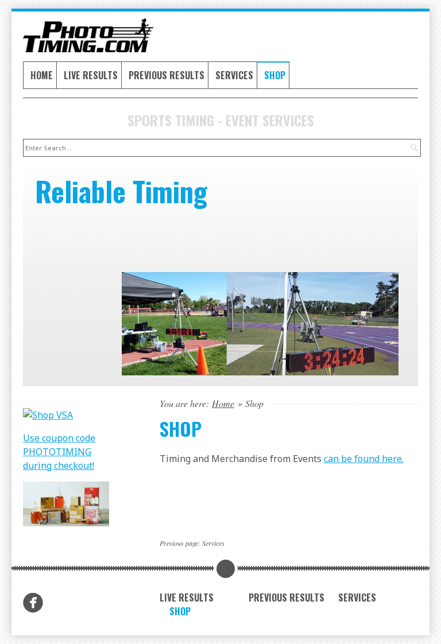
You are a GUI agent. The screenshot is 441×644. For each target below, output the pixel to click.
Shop (274, 75)
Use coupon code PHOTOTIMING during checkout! (59, 452)
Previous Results (166, 75)
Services (234, 75)
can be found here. (364, 458)
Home (41, 75)
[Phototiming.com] (84, 35)
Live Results (91, 75)
